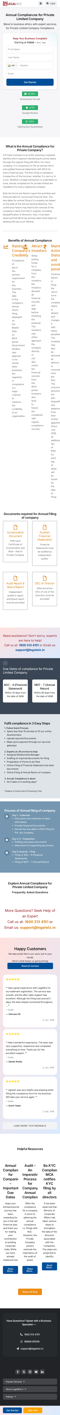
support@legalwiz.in (30, 650)
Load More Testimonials (30, 1125)
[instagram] (30, 1371)
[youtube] (36, 1371)
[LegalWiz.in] (12, 2)
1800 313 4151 (29, 645)
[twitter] (24, 1371)
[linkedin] (42, 1371)
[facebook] (17, 1371)
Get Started (30, 82)
